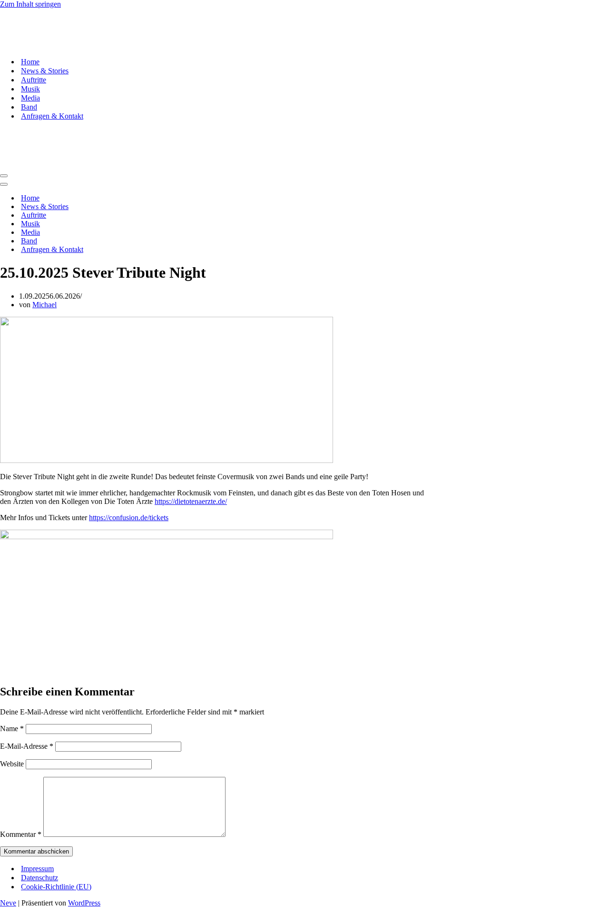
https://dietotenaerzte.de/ (191, 501)
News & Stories (45, 71)
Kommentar (20, 834)
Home (30, 62)
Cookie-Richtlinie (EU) (56, 887)
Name (12, 728)
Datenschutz (39, 878)
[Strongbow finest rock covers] (47, 45)
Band (29, 107)
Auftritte (33, 80)
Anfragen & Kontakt (52, 116)
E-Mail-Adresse (26, 746)
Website (12, 764)
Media (30, 98)
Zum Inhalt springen (30, 4)
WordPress (84, 903)
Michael (44, 305)
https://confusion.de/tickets (128, 517)
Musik (30, 89)
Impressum (37, 869)
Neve (8, 903)
